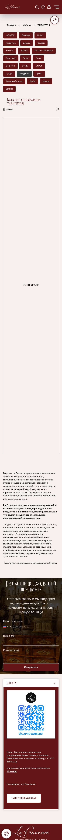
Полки (25, 58)
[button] (37, 7)
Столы (25, 66)
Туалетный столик (14, 81)
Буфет (40, 35)
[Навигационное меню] (56, 7)
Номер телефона (13, 621)
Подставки (11, 58)
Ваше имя (9, 635)
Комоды (41, 43)
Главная (11, 25)
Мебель (27, 25)
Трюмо (39, 74)
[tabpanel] (31, 748)
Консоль (10, 50)
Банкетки (26, 35)
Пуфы (38, 58)
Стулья (38, 66)
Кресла (24, 50)
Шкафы (46, 81)
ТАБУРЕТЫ (44, 25)
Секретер (10, 66)
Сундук (9, 74)
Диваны (26, 43)
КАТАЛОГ (10, 35)
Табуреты (24, 74)
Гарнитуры (11, 43)
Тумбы (32, 81)
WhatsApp (12, 771)
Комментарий (11, 650)
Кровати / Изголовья (44, 50)
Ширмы (9, 89)
